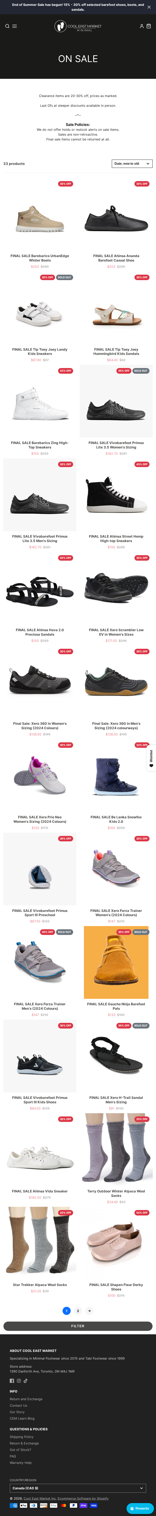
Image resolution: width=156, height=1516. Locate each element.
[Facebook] (12, 1381)
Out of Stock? (20, 1450)
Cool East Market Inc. (40, 1498)
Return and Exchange (26, 1399)
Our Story (17, 1412)
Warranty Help (21, 1463)
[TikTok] (25, 1381)
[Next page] (89, 1311)
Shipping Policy (22, 1437)
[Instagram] (19, 1381)
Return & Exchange (24, 1443)
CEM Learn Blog (22, 1418)
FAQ (13, 1456)
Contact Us (18, 1405)
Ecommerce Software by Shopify (83, 1498)
